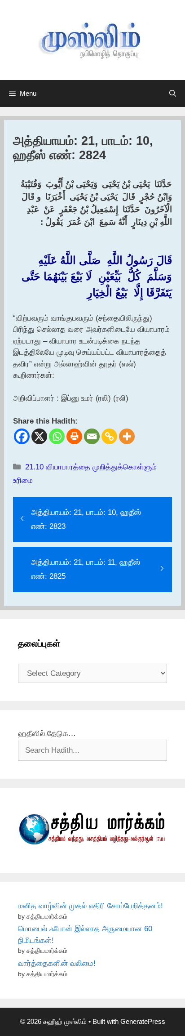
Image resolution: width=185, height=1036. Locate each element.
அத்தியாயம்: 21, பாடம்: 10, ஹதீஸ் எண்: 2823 (86, 519)
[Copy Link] (109, 436)
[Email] (92, 436)
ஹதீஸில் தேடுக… (47, 733)
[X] (39, 436)
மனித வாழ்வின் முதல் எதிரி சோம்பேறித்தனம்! (90, 906)
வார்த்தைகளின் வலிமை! (57, 963)
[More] (127, 436)
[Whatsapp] (57, 436)
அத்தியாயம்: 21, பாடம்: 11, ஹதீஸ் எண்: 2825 (85, 569)
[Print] (74, 436)
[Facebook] (22, 436)
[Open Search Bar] (172, 93)
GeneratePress (142, 1021)
